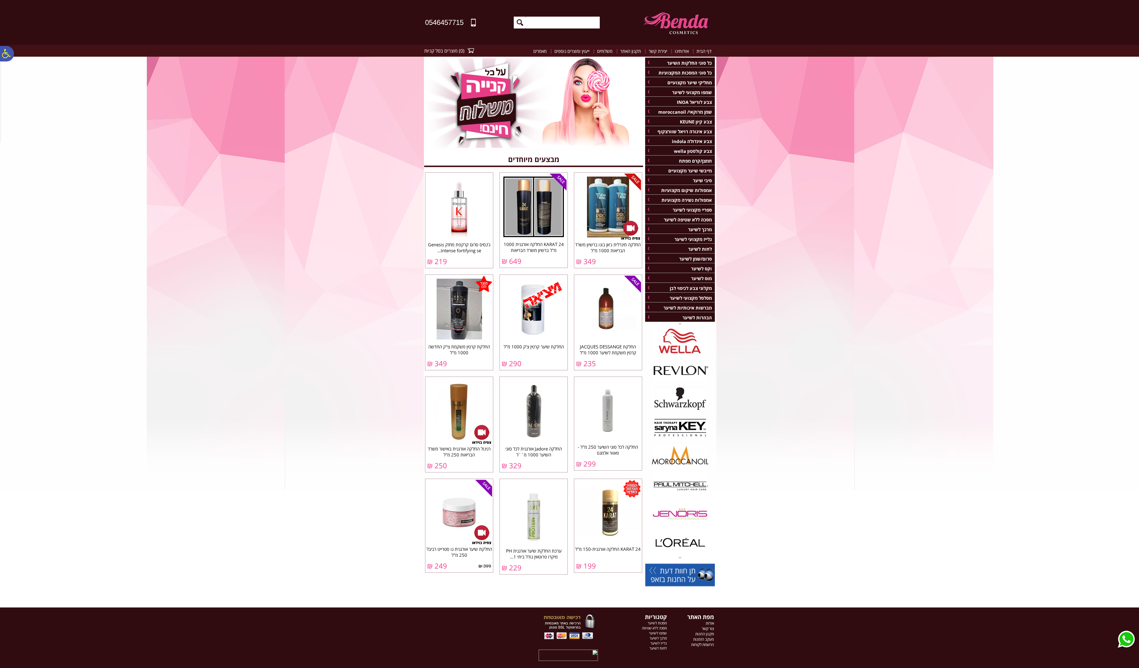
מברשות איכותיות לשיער (688, 308)
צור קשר (708, 628)
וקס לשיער (701, 269)
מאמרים (540, 51)
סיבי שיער (702, 180)
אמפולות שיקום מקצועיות (686, 190)
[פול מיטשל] (680, 496)
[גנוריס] (680, 525)
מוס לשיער (701, 278)
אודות (710, 623)
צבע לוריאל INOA (694, 102)
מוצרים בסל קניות (441, 50)
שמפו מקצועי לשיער (692, 92)
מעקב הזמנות (703, 639)
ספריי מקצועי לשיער (692, 210)
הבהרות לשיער (697, 317)
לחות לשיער (700, 249)
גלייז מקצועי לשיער (693, 239)
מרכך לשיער (700, 229)
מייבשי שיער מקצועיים (690, 171)
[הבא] (680, 323)
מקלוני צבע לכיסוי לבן (691, 288)
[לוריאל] (680, 554)
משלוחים (605, 51)
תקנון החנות (704, 634)
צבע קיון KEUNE (696, 122)
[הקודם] (680, 558)
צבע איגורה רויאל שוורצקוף (685, 131)
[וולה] (680, 352)
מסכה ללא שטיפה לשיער (688, 220)
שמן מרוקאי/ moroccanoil (685, 112)
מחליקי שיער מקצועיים (689, 82)
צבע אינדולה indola (692, 141)
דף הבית (704, 51)
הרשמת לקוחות (702, 644)
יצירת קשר (658, 51)
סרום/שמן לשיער (695, 259)
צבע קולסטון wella (693, 151)
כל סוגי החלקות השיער (689, 63)
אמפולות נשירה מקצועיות (686, 200)
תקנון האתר (630, 51)
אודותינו (682, 51)
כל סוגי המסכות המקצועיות (685, 73)
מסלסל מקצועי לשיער (691, 298)
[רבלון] (680, 381)
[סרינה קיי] (680, 439)
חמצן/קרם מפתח (695, 161)
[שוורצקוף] (680, 410)
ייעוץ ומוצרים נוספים (571, 51)
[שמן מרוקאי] (680, 468)
